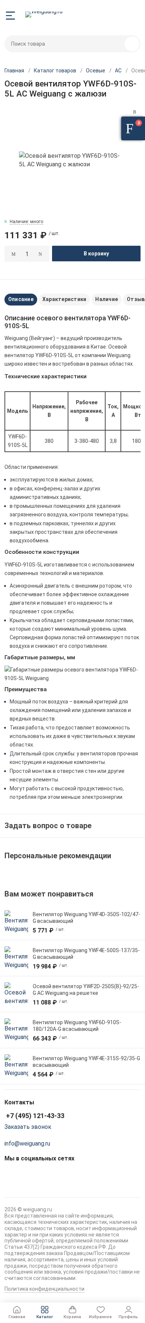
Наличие (106, 299)
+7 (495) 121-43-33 (35, 1116)
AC (118, 71)
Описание (20, 299)
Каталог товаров (55, 71)
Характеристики (64, 299)
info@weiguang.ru (27, 1143)
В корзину (96, 254)
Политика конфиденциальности (44, 1289)
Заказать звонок (27, 1126)
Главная (14, 71)
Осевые (95, 71)
